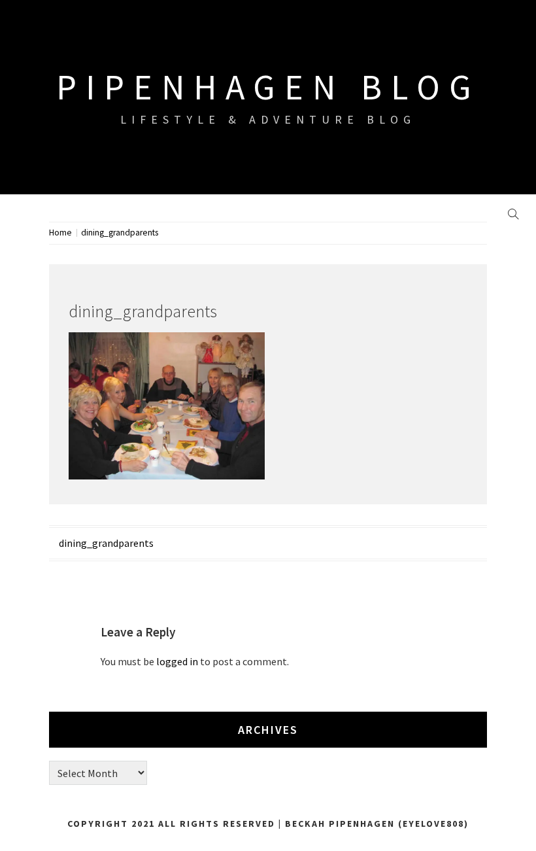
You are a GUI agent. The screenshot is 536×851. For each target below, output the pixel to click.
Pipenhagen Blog (268, 87)
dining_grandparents (106, 542)
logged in (177, 661)
